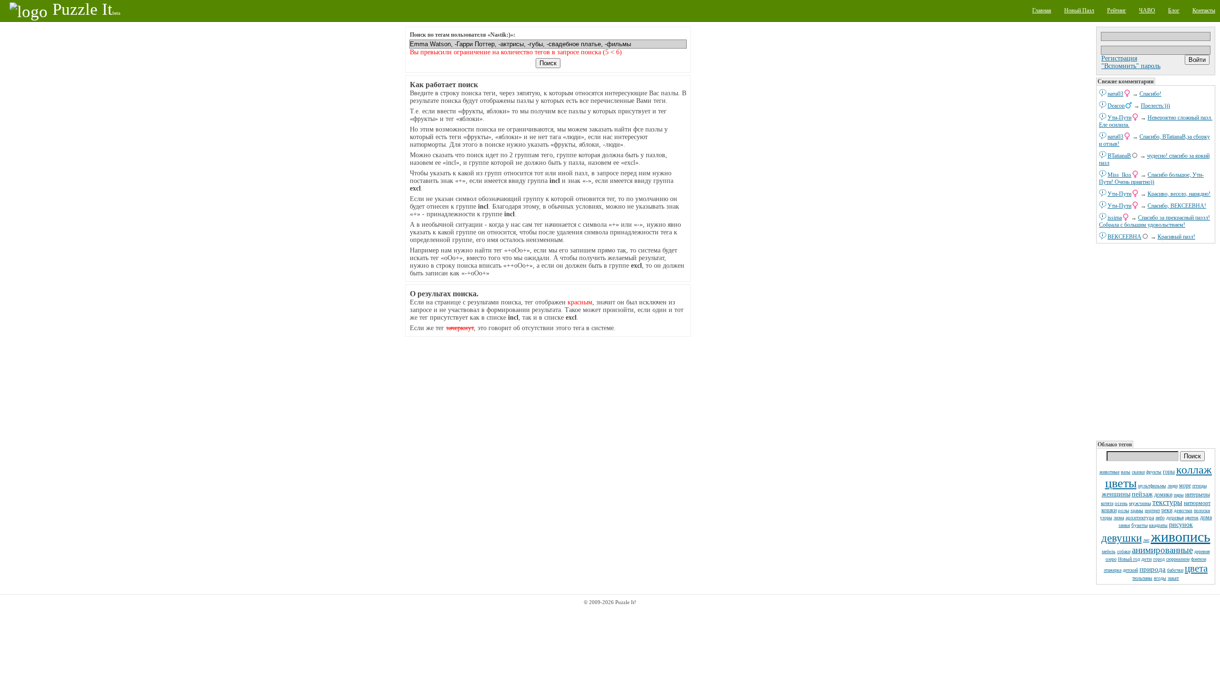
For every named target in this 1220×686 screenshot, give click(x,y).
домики (1163, 494)
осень (1121, 503)
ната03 (1115, 94)
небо (1160, 517)
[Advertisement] (1155, 341)
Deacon (1116, 105)
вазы (1125, 471)
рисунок (1181, 524)
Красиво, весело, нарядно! (1179, 194)
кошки (1109, 510)
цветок (1192, 517)
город (1159, 559)
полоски (1202, 510)
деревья (1175, 517)
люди (1173, 485)
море (1185, 485)
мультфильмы (1152, 485)
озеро (1111, 559)
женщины (1116, 494)
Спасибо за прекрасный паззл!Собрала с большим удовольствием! (1154, 221)
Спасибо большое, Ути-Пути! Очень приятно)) (1151, 178)
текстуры (1167, 502)
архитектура (1140, 517)
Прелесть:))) (1155, 105)
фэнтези (1198, 559)
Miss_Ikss (1119, 175)
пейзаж (1142, 494)
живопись (1180, 537)
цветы (1121, 483)
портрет (1152, 510)
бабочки (1175, 570)
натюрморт (1197, 503)
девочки (1183, 510)
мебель (1109, 551)
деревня (1202, 551)
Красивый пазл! (1176, 236)
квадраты (1158, 525)
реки (1166, 510)
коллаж (1194, 470)
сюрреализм (1178, 559)
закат (1173, 578)
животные (1109, 471)
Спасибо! (1150, 94)
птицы (1199, 485)
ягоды (1160, 578)
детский (1130, 570)
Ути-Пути (1119, 117)
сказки (1138, 471)
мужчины (1140, 503)
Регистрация (1119, 58)
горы (1169, 471)
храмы (1136, 510)
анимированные (1162, 550)
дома (1206, 517)
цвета (1196, 568)
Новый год (1129, 559)
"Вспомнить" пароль (1130, 66)
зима (1119, 517)
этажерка (1112, 570)
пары (1179, 494)
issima (1115, 217)
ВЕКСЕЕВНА (1124, 236)
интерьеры (1197, 494)
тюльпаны (1142, 578)
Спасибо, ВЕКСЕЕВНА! (1177, 205)
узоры (1106, 517)
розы (1123, 510)
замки (1124, 525)
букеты (1139, 525)
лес (1146, 540)
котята (1107, 503)
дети (1146, 559)
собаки (1123, 551)
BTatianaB (1119, 155)
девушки (1121, 538)
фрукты (1153, 471)
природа (1152, 569)
